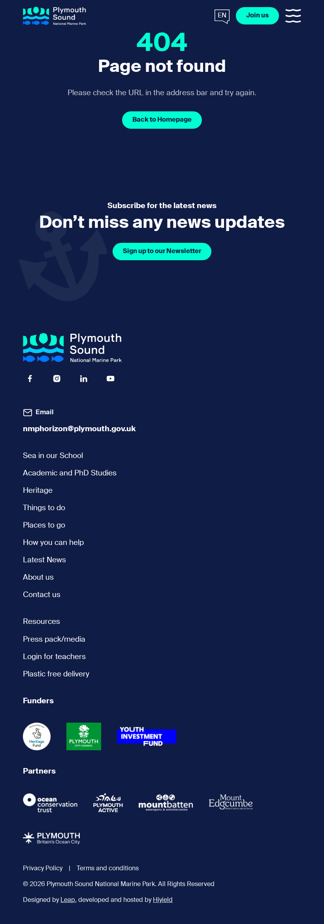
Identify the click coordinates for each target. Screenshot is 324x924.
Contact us (41, 595)
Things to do (44, 508)
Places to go (44, 525)
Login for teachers (54, 657)
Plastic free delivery (56, 674)
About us (38, 577)
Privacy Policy (42, 869)
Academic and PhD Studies (70, 473)
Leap (67, 900)
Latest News (44, 560)
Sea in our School (53, 456)
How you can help (53, 543)
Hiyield (163, 900)
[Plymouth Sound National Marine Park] (54, 16)
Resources (41, 621)
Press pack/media (54, 639)
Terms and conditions (108, 869)
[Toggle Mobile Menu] (293, 16)
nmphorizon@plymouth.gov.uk (79, 429)
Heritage (38, 490)
